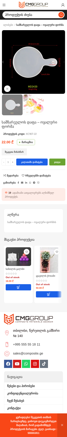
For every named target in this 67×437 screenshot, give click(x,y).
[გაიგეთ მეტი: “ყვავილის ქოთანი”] (48, 294)
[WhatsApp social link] (30, 183)
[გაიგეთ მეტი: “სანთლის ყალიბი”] (18, 287)
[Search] (61, 15)
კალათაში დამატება (32, 162)
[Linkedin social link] (26, 183)
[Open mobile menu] (4, 5)
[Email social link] (22, 183)
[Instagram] (35, 364)
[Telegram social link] (34, 183)
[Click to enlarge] (7, 88)
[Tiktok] (44, 364)
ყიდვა (57, 162)
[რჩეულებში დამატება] (26, 252)
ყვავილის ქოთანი (45, 276)
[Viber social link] (38, 183)
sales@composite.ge (28, 353)
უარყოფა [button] (62, 425)
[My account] (63, 5)
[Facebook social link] (18, 183)
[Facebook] (8, 364)
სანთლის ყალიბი (15, 269)
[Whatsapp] (26, 364)
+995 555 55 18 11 (26, 344)
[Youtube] (17, 364)
